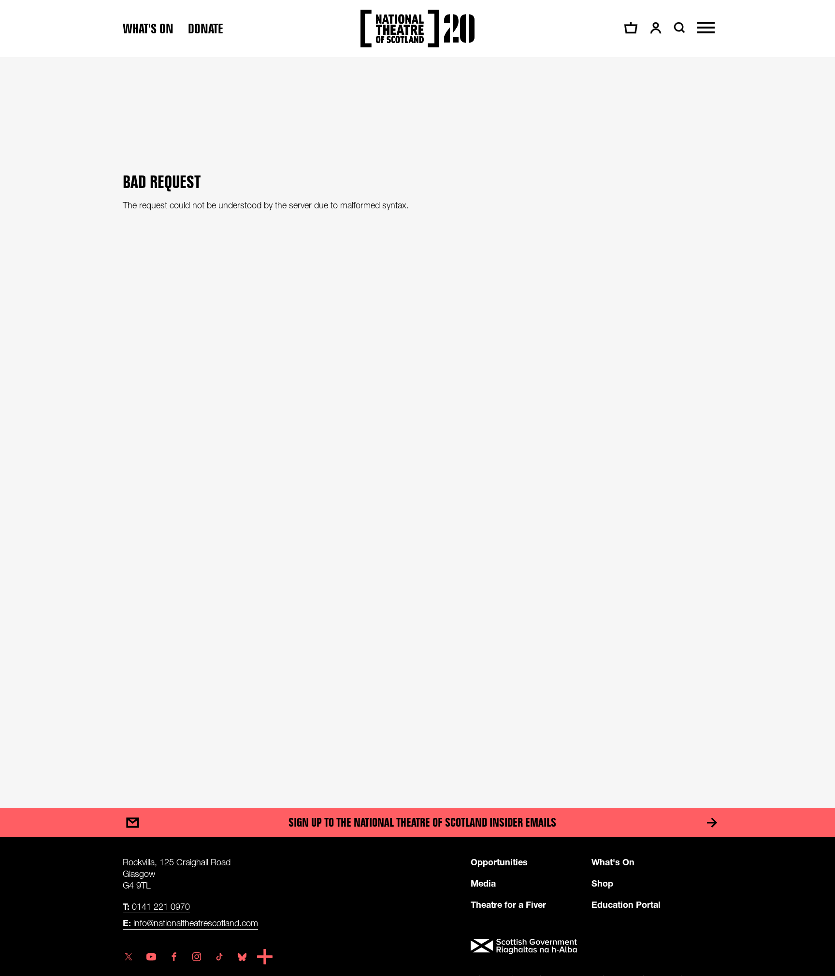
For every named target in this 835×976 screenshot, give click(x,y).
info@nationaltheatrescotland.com (190, 923)
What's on (148, 28)
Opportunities (499, 862)
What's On (612, 862)
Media (483, 883)
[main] (417, 423)
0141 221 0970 (156, 906)
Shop (602, 883)
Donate (205, 28)
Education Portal (626, 904)
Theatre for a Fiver (508, 904)
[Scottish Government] (591, 946)
